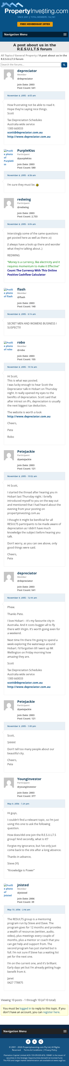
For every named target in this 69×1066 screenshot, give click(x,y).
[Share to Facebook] (28, 1041)
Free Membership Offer (35, 24)
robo (21, 342)
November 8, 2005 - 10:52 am (22, 476)
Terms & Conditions (33, 1050)
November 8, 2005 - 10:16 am (22, 367)
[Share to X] (34, 1041)
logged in (25, 1008)
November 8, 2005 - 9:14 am (21, 314)
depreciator (27, 71)
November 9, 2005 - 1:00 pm (21, 726)
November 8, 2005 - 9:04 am (21, 224)
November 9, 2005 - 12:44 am (22, 598)
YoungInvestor (29, 779)
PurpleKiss (26, 150)
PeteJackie (26, 451)
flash (21, 289)
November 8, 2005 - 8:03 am (21, 96)
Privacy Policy (50, 1050)
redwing (24, 199)
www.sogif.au (59, 1060)
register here (51, 1012)
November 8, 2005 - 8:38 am (21, 175)
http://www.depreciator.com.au (29, 136)
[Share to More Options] (41, 1041)
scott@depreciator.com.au (25, 132)
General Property (26, 55)
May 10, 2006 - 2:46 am (18, 910)
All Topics (7, 55)
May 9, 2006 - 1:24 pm (18, 804)
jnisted (23, 885)
